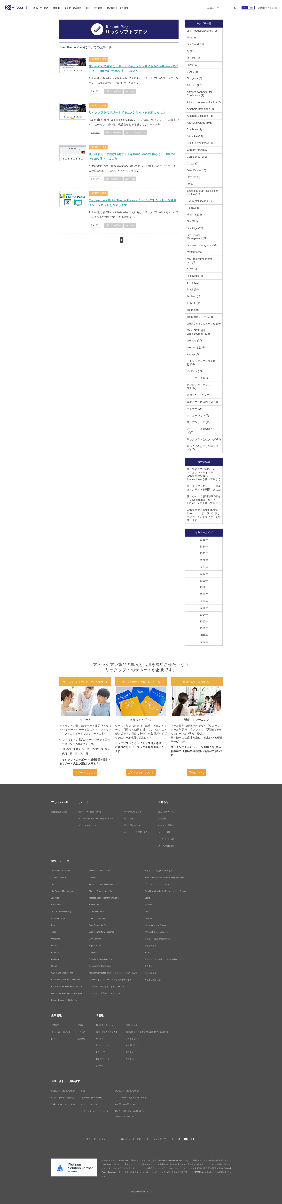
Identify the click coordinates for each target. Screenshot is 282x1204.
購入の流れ (129, 818)
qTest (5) (192, 269)
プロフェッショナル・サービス (158, 884)
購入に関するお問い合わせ (127, 1091)
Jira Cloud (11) (195, 44)
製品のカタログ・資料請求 (63, 1097)
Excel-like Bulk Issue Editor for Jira (66, 986)
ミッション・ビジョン (61, 1032)
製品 (83, 1091)
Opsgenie (55, 939)
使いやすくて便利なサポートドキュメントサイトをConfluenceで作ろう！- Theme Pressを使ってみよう (133, 69)
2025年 (204, 539)
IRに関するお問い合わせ (126, 1104)
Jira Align (55, 898)
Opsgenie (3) (194, 78)
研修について (196, 772)
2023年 (204, 553)
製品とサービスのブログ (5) (203, 401)
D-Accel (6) (193, 58)
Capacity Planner (96, 911)
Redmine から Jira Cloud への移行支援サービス (110, 980)
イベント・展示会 (166, 825)
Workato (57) (194, 340)
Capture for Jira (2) (197, 149)
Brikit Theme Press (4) (200, 143)
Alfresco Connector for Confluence (104, 898)
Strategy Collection (59, 877)
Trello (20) (193, 310)
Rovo (53, 925)
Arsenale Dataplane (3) (200, 109)
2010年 (204, 642)
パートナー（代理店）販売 (136, 832)
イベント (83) (195, 371)
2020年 (204, 573)
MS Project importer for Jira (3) (200, 261)
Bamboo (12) (194, 129)
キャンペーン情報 (166, 839)
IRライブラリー (103, 1052)
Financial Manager (97, 918)
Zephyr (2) (193, 354)
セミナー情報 (164, 832)
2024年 (204, 546)
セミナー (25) (195, 408)
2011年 (204, 635)
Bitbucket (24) (195, 136)
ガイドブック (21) (197, 378)
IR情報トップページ (104, 1025)
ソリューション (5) (198, 415)
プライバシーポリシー (97, 1139)
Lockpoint (93, 952)
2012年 (204, 628)
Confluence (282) (197, 156)
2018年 (204, 587)
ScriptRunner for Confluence (101, 932)
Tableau (148, 918)
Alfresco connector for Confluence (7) (199, 94)
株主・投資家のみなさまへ (107, 1032)
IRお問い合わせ (133, 1045)
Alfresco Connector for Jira (100, 891)
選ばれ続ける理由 (59, 812)
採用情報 (81, 1039)
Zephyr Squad (95, 946)
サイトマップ (159, 1139)
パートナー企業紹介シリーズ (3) (202, 431)
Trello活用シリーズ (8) (200, 316)
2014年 (204, 614)
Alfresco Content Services (156, 925)
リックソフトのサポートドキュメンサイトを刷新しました (127, 112)
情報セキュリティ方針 (130, 1139)
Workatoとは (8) (196, 347)
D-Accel (92, 877)
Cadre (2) (192, 71)
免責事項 (130, 1059)
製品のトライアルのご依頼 (63, 1104)
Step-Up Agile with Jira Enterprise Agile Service (165, 891)
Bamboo (55, 959)
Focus (54, 946)
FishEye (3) (193, 207)
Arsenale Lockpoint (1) (200, 115)
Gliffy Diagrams (95, 939)
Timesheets (94, 905)
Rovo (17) (192, 64)
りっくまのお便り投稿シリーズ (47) (204, 448)
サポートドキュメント (88, 825)
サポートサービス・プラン (90, 812)
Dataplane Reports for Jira (100, 959)
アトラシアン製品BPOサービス (158, 871)
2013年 (204, 621)
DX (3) (190, 184)
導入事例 (148, 966)
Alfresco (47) (194, 85)
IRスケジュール (103, 1059)
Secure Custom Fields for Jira (64, 1000)
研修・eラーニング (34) (200, 395)
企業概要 (55, 1025)
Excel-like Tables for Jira (99, 871)
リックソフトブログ (133, 812)
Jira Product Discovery (61, 911)
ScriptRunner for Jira (98, 925)
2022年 (204, 560)
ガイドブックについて (141, 772)
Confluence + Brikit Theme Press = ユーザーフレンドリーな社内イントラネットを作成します (132, 203)
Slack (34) (193, 289)
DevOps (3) (193, 177)
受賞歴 (80, 1025)
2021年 (204, 567)
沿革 (53, 1039)
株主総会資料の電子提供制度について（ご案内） (147, 1032)
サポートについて (85, 772)
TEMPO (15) (194, 303)
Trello (53, 932)
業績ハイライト (103, 1045)
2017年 (204, 594)
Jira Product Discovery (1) (202, 30)
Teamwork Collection (60, 871)
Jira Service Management (62, 891)
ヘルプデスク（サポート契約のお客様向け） (98, 818)
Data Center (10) (196, 170)
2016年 (204, 601)
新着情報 (162, 818)
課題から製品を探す (153, 980)
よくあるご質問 (133, 1039)
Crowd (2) (192, 163)
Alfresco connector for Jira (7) (204, 102)
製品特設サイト (151, 973)
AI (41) (191, 51)
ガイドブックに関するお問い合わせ (131, 1097)
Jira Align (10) (195, 228)
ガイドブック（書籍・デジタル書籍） (161, 959)
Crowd (54, 966)
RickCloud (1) (195, 275)
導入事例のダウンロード (92, 1097)
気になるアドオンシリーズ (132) (201, 387)
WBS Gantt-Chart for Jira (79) (204, 323)
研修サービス (150, 946)
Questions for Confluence (100, 966)
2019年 (204, 580)
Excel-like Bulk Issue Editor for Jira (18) (203, 192)
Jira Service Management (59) (197, 237)
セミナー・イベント (90, 1104)
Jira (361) (192, 221)
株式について (132, 1025)
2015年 (204, 607)
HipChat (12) (194, 214)
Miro (147, 911)
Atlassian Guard (58, 918)
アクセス (81, 1032)
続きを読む (95, 91)
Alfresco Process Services (156, 932)
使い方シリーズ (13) (198, 422)
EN (251, 8)
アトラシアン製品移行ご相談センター (105, 993)
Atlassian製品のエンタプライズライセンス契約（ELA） (113, 973)
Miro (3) (191, 37)
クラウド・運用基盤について (157, 939)
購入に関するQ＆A (132, 825)
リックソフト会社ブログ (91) (204, 439)
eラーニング (150, 952)
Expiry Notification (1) (199, 201)
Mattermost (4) (195, 252)
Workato (148, 905)
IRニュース (101, 1039)
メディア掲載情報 (166, 846)
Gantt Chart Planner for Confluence (66, 993)
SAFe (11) (193, 282)
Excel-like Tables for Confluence (65, 980)
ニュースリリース (166, 812)
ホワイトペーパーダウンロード (95, 1111)
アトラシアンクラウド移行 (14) (201, 363)
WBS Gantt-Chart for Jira (62, 973)
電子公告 (130, 1052)
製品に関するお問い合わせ (63, 1091)
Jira (53, 884)
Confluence (56, 905)
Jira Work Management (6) (202, 245)
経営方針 (100, 1066)
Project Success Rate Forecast (102, 884)
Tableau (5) (193, 296)
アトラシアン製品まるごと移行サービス (106, 986)
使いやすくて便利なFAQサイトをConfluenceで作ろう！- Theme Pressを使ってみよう (132, 156)
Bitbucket (55, 952)
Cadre (147, 898)
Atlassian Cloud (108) (199, 122)
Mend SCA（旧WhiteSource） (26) (198, 332)
